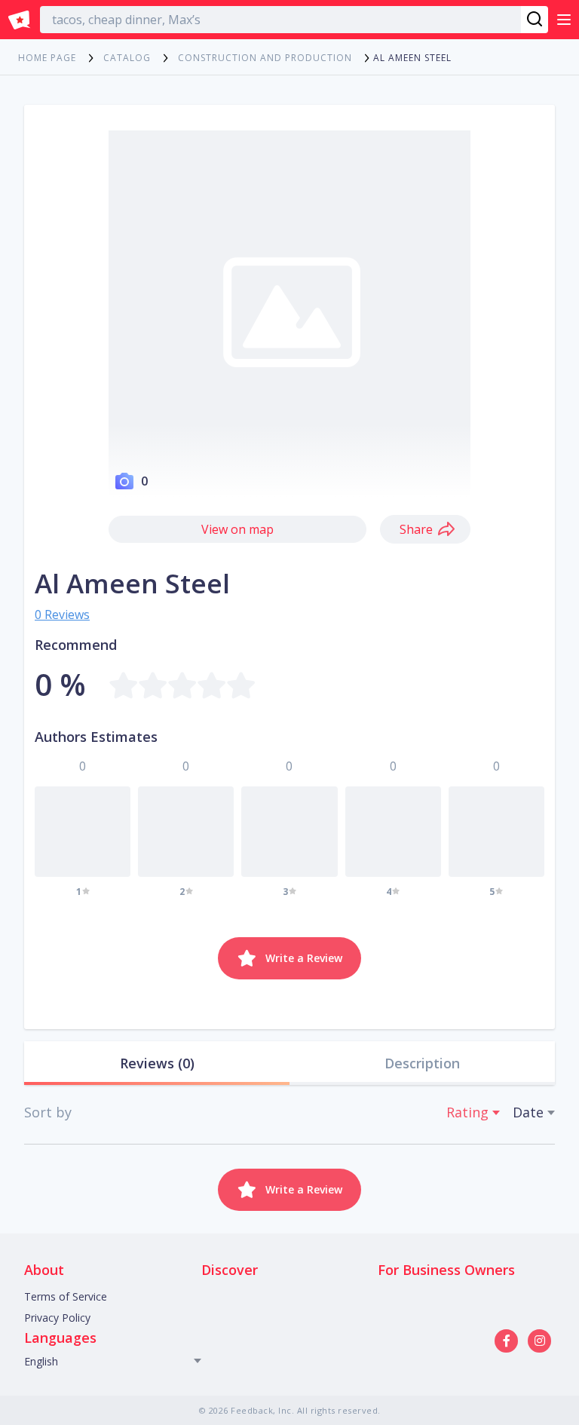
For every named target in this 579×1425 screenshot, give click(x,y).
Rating (467, 1112)
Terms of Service (65, 1296)
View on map (237, 529)
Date (528, 1112)
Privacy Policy (57, 1317)
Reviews (157, 1063)
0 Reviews (62, 614)
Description (422, 1063)
